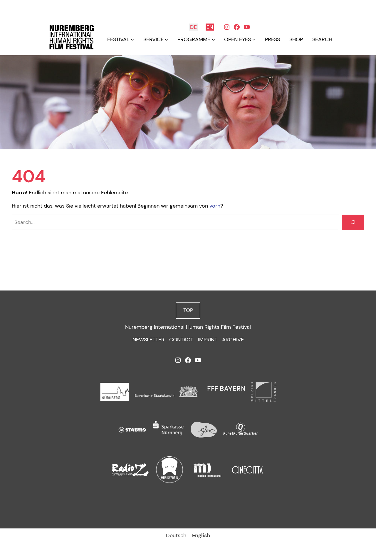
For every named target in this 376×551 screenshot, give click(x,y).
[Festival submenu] (132, 39)
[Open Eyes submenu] (254, 39)
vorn (214, 205)
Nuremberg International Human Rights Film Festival (188, 326)
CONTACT (181, 339)
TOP (188, 310)
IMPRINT (207, 339)
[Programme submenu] (213, 39)
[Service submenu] (166, 39)
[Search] (353, 222)
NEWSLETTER (148, 339)
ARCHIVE (233, 339)
